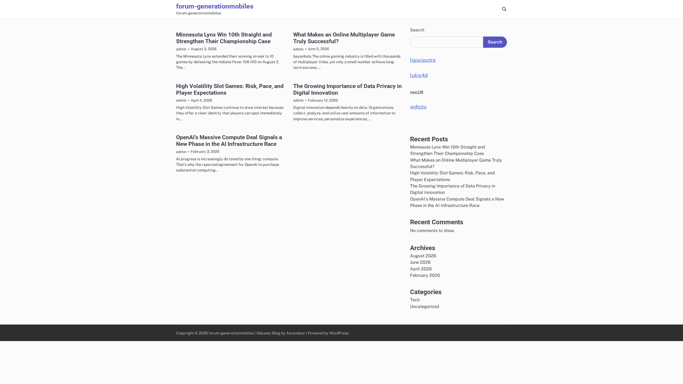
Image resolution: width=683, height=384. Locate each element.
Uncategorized (424, 306)
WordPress (338, 333)
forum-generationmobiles (214, 6)
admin (181, 49)
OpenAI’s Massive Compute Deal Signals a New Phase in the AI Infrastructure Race (229, 140)
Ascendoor (295, 333)
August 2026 (423, 255)
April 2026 (421, 268)
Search (417, 30)
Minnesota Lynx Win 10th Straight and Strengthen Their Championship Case (224, 38)
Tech (415, 299)
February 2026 (425, 275)
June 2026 (420, 262)
